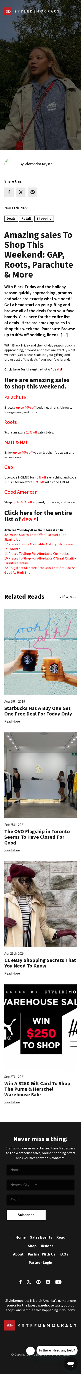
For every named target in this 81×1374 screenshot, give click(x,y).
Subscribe (26, 1215)
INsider (47, 1246)
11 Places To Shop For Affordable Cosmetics (36, 553)
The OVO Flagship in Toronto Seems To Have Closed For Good (37, 837)
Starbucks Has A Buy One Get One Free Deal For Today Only (38, 711)
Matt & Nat (16, 442)
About (18, 1254)
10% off (38, 482)
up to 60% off (23, 502)
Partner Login (40, 1262)
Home (21, 1237)
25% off (31, 432)
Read (60, 1237)
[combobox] (21, 1185)
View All (68, 596)
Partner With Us (41, 1254)
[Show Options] (52, 1185)
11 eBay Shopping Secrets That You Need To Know (40, 963)
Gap (8, 467)
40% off (41, 477)
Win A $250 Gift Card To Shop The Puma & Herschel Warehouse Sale (37, 1089)
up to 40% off (26, 407)
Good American (21, 492)
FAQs (64, 1254)
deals (56, 369)
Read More (12, 721)
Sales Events (41, 1237)
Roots (10, 422)
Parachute (15, 397)
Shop (32, 1246)
